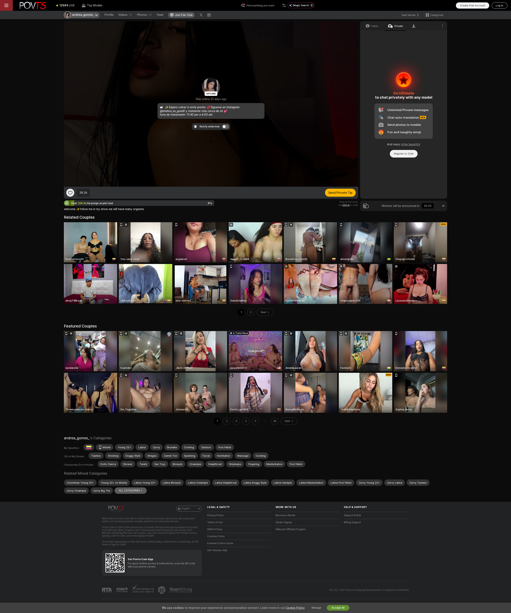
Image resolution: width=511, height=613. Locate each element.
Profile (108, 15)
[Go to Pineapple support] (162, 590)
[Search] (284, 5)
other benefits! (410, 144)
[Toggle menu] (6, 5)
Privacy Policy (215, 515)
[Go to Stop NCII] (181, 590)
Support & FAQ (352, 515)
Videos (125, 15)
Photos (144, 15)
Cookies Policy (216, 536)
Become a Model (285, 515)
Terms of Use (215, 522)
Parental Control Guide (220, 543)
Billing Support (352, 522)
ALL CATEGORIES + (131, 490)
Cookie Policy (295, 607)
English (186, 508)
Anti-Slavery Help (217, 550)
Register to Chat (403, 153)
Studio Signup (284, 522)
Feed (160, 15)
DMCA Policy (214, 529)
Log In (499, 5)
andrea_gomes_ (77, 438)
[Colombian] (88, 447)
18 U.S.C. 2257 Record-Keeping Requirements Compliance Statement (369, 590)
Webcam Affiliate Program (291, 529)
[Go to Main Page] (33, 5)
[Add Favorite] (70, 193)
